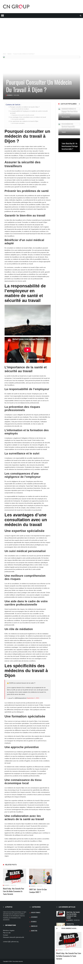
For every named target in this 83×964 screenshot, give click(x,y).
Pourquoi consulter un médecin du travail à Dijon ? (25, 107)
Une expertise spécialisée (18, 119)
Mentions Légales (8, 930)
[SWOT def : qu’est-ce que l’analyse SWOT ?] (40, 876)
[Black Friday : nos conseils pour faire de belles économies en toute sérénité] (68, 940)
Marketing (34, 931)
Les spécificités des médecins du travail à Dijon (24, 121)
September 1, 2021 (33, 698)
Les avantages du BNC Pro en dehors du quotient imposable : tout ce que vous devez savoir (70, 126)
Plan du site (7, 932)
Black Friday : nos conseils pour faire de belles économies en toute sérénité (68, 956)
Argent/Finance (35, 912)
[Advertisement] (41, 32)
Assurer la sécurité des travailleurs (20, 109)
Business (60, 950)
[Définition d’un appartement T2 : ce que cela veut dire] (60, 925)
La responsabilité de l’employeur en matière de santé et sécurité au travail (29, 112)
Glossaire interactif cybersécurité (13, 937)
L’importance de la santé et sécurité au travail (23, 115)
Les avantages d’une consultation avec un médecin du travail (28, 117)
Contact (5, 935)
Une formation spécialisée (18, 123)
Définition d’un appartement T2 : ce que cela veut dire (73, 926)
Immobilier (34, 926)
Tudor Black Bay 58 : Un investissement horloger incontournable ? (70, 146)
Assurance (34, 917)
